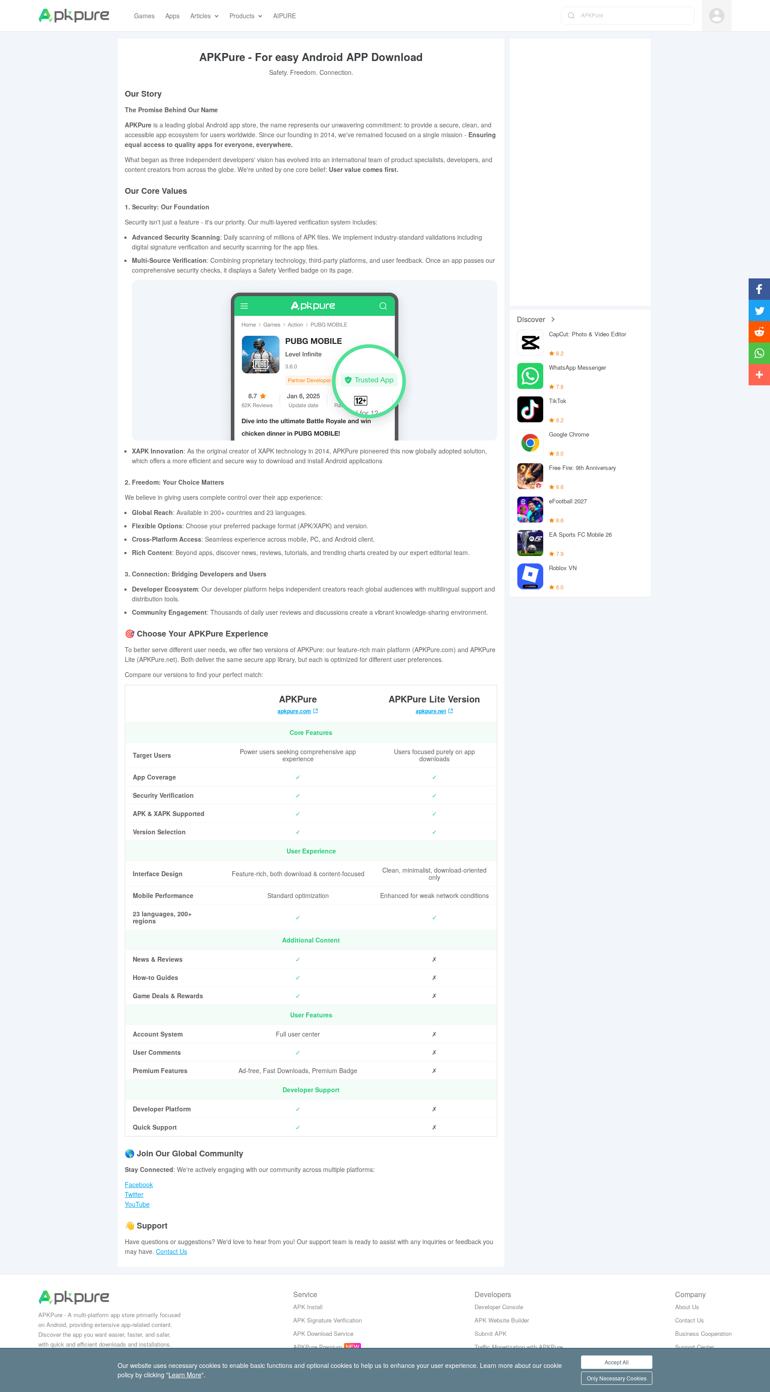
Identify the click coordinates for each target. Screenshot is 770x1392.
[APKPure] (73, 15)
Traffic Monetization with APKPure (519, 1347)
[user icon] (717, 16)
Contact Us (171, 1251)
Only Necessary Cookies (617, 1378)
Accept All (617, 1362)
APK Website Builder (502, 1320)
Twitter (134, 1194)
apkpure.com (294, 711)
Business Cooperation (703, 1333)
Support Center (694, 1347)
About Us (687, 1306)
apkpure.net (431, 711)
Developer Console (499, 1306)
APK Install (308, 1306)
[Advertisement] (580, 172)
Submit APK (491, 1333)
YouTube (137, 1204)
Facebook (139, 1184)
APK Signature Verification (327, 1320)
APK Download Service (323, 1333)
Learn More (184, 1374)
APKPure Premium (317, 1347)
